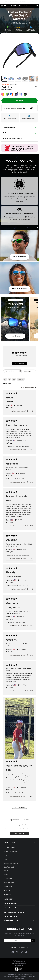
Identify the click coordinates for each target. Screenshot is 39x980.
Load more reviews (19, 807)
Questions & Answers (19, 820)
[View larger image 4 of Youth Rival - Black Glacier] (25, 79)
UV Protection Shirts (14, 912)
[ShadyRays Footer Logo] (19, 947)
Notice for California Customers (25, 974)
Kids (5, 855)
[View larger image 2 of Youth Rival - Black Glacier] (11, 79)
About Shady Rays (12, 916)
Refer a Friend (9, 882)
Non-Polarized (9, 867)
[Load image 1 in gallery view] (19, 55)
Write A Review (19, 363)
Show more (7, 384)
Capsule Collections (11, 863)
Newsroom (7, 894)
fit (9, 379)
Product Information (9, 127)
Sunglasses (9, 843)
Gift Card (7, 871)
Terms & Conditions (19, 978)
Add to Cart (19, 101)
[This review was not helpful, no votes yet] (30, 411)
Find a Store (8, 886)
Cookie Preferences (11, 974)
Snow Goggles (10, 903)
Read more (20, 516)
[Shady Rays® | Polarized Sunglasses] (19, 5)
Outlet (6, 875)
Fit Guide (6, 133)
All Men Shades (9, 847)
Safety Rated (10, 908)
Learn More (19, 201)
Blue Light (9, 899)
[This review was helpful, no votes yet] (27, 411)
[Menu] (2, 6)
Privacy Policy (23, 976)
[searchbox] (11, 371)
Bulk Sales (7, 890)
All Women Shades (10, 851)
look (14, 379)
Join (33, 941)
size (5, 379)
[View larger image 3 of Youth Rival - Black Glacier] (18, 79)
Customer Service (12, 921)
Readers (6, 859)
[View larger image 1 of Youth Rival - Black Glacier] (4, 79)
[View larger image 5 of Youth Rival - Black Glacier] (32, 79)
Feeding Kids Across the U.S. (12, 139)
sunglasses (21, 379)
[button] (19, 833)
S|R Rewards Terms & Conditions (11, 976)
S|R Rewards (8, 878)
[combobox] (28, 387)
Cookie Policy (32, 976)
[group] (19, 108)
